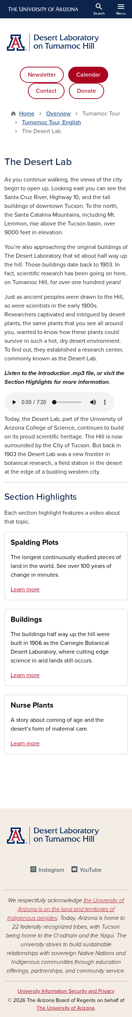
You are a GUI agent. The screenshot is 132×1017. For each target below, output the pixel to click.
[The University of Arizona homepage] (42, 9)
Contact (46, 91)
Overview (58, 113)
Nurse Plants (32, 705)
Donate (86, 91)
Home (26, 113)
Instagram (51, 870)
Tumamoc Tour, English (51, 122)
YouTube (91, 870)
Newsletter (42, 74)
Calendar (88, 74)
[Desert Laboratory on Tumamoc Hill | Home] (66, 42)
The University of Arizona (65, 1008)
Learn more (25, 589)
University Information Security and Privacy (66, 991)
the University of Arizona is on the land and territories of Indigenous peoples (65, 909)
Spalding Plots (35, 542)
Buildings (26, 619)
